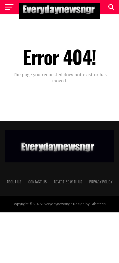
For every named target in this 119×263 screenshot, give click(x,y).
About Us (14, 182)
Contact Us (37, 182)
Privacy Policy (100, 182)
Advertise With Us (68, 182)
